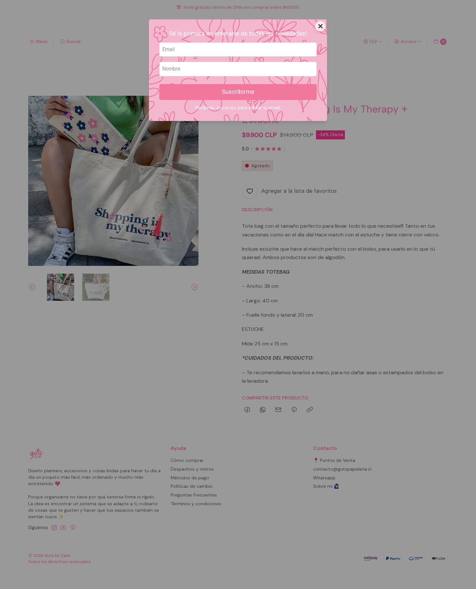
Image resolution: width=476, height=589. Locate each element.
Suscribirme (238, 91)
